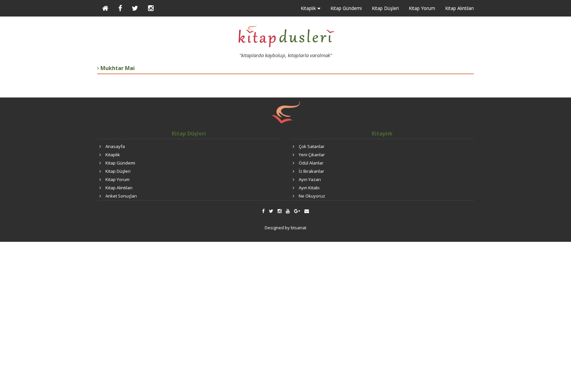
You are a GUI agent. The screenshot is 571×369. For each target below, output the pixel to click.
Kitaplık (112, 155)
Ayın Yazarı (310, 179)
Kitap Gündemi (346, 8)
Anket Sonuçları (121, 196)
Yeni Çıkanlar (312, 155)
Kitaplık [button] (309, 8)
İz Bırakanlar (311, 171)
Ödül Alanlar (311, 163)
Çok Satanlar (311, 146)
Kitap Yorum (422, 8)
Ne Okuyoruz (312, 196)
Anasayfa (115, 146)
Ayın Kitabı (309, 188)
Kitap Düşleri (385, 8)
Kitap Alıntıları (459, 8)
